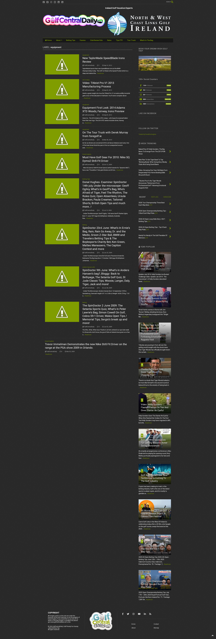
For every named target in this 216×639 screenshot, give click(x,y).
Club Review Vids (96, 40)
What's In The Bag (146, 40)
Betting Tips (70, 40)
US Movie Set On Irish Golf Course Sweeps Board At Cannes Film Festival (154, 513)
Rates (109, 40)
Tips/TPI (119, 40)
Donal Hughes (86, 154)
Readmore (100, 73)
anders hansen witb (88, 267)
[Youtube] (55, 2)
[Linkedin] (59, 2)
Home (49, 40)
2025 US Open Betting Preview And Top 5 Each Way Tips (153, 549)
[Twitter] (47, 2)
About (58, 40)
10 (142, 576)
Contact (156, 624)
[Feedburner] (62, 2)
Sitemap (156, 628)
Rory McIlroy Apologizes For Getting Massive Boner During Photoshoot (154, 442)
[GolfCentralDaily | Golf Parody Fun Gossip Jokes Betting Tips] (74, 25)
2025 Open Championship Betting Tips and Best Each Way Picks (154, 584)
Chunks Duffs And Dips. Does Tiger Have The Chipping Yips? (152, 372)
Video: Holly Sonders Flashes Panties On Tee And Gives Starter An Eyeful (154, 407)
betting (84, 225)
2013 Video (86, 80)
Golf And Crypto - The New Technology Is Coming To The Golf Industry (154, 478)
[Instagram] (51, 2)
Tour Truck (131, 40)
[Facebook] (44, 2)
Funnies (83, 40)
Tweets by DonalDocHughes (147, 134)
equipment (85, 55)
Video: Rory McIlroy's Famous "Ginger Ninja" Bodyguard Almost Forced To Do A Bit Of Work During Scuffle (154, 298)
